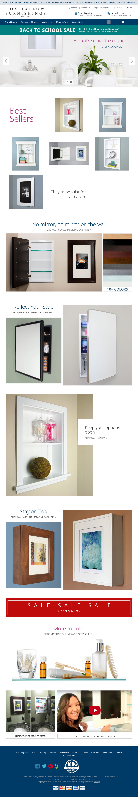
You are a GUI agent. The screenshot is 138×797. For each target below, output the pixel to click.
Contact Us (77, 22)
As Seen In (47, 22)
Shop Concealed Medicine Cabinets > (69, 229)
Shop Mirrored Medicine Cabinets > (33, 312)
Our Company (21, 752)
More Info (61, 22)
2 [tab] (71, 82)
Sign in (97, 7)
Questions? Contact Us (79, 7)
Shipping (42, 752)
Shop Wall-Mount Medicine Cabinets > (33, 517)
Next (132, 61)
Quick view (69, 115)
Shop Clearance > (69, 611)
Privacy (97, 782)
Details (98, 15)
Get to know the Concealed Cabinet (95, 736)
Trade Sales (107, 752)
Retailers (95, 752)
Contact (119, 752)
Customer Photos (29, 22)
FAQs (33, 752)
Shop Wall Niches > (96, 438)
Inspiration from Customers (30, 736)
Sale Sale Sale (71, 605)
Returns (53, 752)
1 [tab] (67, 82)
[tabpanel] (69, 61)
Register (106, 7)
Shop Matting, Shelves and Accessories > (69, 634)
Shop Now (10, 22)
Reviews (76, 752)
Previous (6, 61)
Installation (64, 752)
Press (85, 752)
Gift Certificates (69, 755)
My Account (117, 7)
